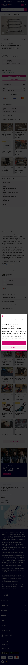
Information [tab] (14, 319)
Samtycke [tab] (5, 319)
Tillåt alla (14, 343)
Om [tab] (23, 319)
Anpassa (13, 347)
